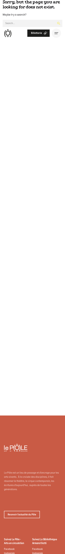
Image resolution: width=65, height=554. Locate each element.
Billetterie (36, 33)
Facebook (9, 549)
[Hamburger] (56, 33)
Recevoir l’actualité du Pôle (22, 514)
